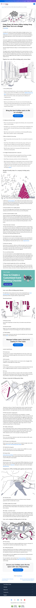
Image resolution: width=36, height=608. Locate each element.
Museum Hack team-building (8, 454)
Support (5, 595)
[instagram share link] (14, 599)
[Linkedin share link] (18, 599)
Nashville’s (12, 464)
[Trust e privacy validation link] (14, 606)
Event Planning (19, 575)
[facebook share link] (11, 599)
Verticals (5, 587)
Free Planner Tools (7, 584)
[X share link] (21, 599)
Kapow (10, 167)
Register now (29, 1)
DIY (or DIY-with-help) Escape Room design (13, 444)
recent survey (5, 33)
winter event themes (22, 558)
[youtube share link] (24, 599)
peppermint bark (26, 240)
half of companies (11, 200)
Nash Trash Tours (6, 466)
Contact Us (6, 592)
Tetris (7, 335)
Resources (6, 589)
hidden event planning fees (21, 559)
